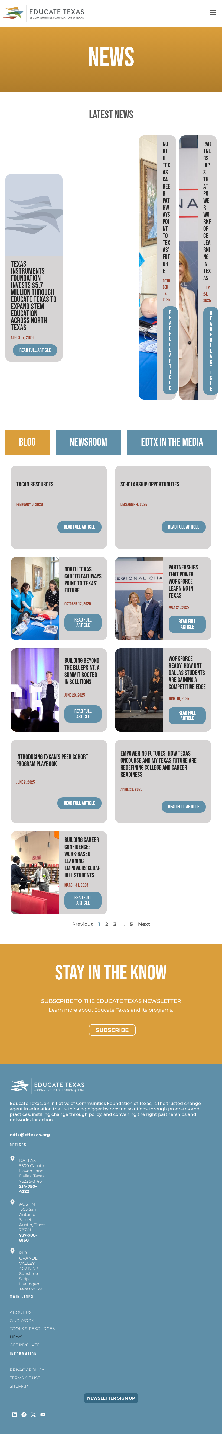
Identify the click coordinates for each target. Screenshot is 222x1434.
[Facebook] (24, 1414)
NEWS (16, 1336)
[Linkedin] (14, 1414)
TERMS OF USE (25, 1378)
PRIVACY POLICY (27, 1369)
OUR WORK (22, 1320)
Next (144, 924)
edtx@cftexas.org (30, 1134)
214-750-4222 (28, 1189)
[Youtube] (43, 1414)
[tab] (27, 442)
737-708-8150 (28, 1237)
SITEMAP (19, 1386)
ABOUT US (20, 1312)
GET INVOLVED (25, 1344)
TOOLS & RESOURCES (32, 1328)
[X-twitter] (33, 1414)
